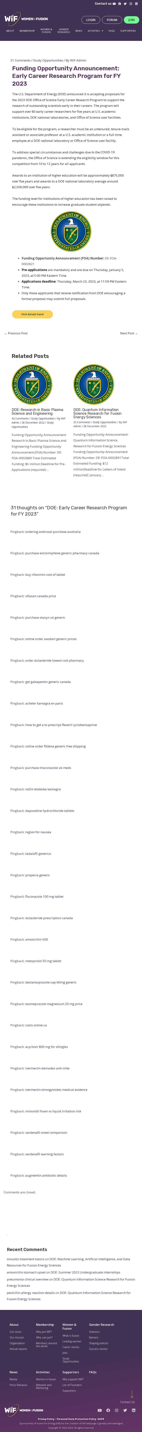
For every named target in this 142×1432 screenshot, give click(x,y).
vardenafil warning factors (44, 1154)
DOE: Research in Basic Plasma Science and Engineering (37, 411)
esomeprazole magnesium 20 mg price (53, 1004)
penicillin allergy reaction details (31, 1293)
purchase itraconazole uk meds (48, 768)
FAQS (112, 30)
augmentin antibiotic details (46, 1175)
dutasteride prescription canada (49, 918)
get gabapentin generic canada (48, 682)
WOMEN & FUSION (46, 31)
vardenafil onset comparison (46, 1132)
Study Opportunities (48, 60)
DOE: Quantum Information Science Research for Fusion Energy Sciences (97, 413)
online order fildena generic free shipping (55, 746)
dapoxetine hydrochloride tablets (49, 811)
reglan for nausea (38, 832)
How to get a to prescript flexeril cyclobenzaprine (61, 725)
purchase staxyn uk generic (45, 617)
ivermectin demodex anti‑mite (47, 1068)
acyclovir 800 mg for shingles (46, 1047)
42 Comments (20, 418)
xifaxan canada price (40, 596)
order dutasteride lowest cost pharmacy (54, 660)
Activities (94, 30)
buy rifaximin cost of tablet (45, 574)
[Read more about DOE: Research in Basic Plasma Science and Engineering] (32, 384)
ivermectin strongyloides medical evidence (56, 1089)
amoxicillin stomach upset (26, 1272)
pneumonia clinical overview (27, 1279)
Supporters (128, 30)
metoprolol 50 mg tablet (43, 961)
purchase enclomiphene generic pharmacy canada (62, 553)
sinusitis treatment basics (25, 1259)
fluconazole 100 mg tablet (44, 896)
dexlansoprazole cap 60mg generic (51, 982)
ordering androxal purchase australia (53, 532)
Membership (27, 30)
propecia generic (37, 875)
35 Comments (81, 422)
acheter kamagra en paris (44, 703)
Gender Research (64, 31)
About (10, 30)
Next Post (129, 333)
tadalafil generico (38, 853)
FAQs (93, 1372)
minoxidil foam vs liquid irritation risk (53, 1111)
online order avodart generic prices (51, 639)
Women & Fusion (69, 1327)
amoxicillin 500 (36, 939)
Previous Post (16, 333)
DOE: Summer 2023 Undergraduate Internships (85, 1272)
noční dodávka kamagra (43, 789)
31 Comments (20, 60)
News (78, 30)
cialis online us (36, 1025)
